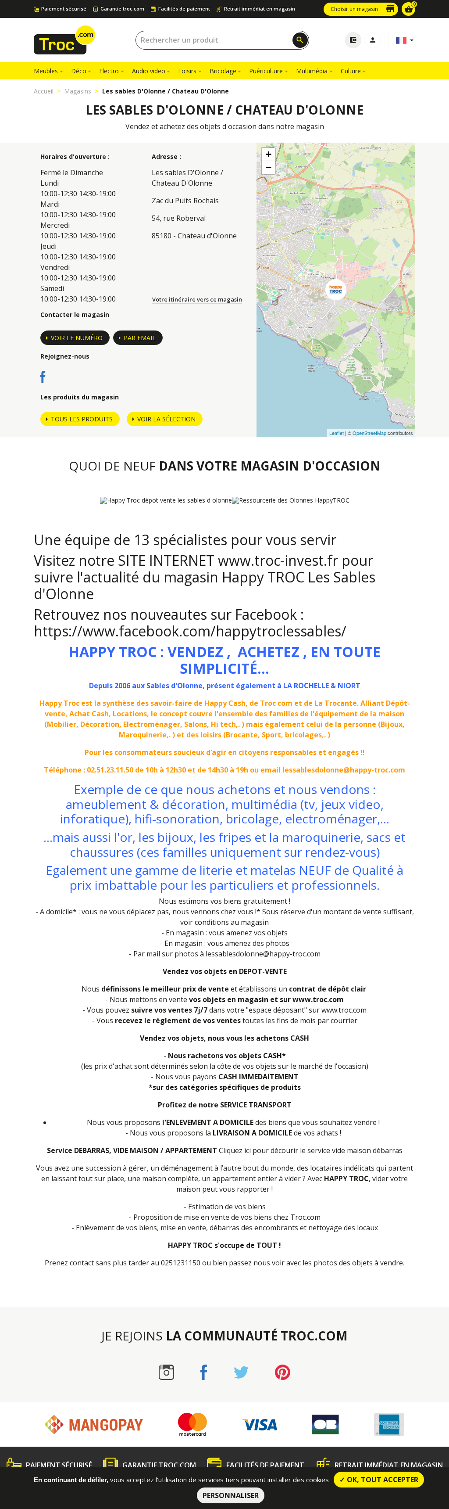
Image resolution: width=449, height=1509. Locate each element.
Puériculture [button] (266, 71)
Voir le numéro (77, 338)
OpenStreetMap (369, 432)
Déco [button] (78, 71)
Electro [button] (109, 71)
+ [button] (268, 154)
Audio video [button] (148, 71)
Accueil (43, 91)
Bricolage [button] (223, 71)
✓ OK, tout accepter (378, 1479)
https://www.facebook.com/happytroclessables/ (190, 631)
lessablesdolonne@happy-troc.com (263, 954)
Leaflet (336, 432)
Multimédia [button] (312, 71)
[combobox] (222, 40)
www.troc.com (318, 999)
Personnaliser (231, 1495)
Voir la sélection (166, 419)
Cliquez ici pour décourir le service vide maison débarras (311, 1150)
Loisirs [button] (187, 71)
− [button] (268, 167)
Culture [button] (351, 71)
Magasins (77, 91)
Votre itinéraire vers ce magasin (197, 299)
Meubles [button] (46, 71)
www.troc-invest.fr (278, 560)
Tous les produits (82, 419)
